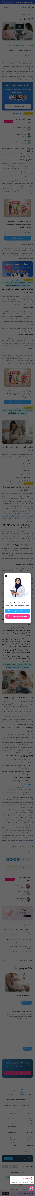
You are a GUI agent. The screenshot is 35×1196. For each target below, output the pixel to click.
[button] (6, 576)
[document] (17, 598)
